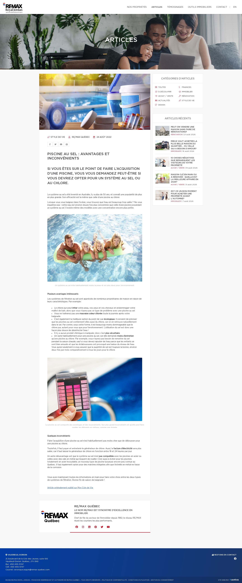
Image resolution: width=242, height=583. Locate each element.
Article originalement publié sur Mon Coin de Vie (70, 488)
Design (161, 105)
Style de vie (57, 137)
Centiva (234, 580)
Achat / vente (165, 96)
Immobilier (187, 92)
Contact (221, 7)
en (234, 7)
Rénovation (187, 96)
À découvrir (164, 92)
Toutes (162, 87)
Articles (156, 7)
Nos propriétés (137, 7)
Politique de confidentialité (114, 580)
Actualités (164, 101)
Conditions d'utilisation (138, 580)
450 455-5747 (17, 564)
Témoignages (175, 7)
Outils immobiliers (199, 7)
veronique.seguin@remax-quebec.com (32, 570)
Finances (186, 87)
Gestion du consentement (162, 580)
